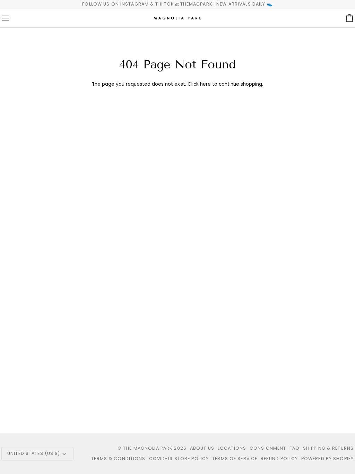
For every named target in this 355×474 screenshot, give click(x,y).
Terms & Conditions (118, 459)
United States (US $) (33, 453)
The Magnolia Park (147, 448)
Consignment (268, 448)
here (205, 84)
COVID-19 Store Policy (179, 459)
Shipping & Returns (328, 448)
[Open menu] (11, 18)
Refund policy (279, 459)
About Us (202, 448)
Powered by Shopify (327, 459)
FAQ (294, 448)
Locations (232, 448)
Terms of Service (234, 459)
